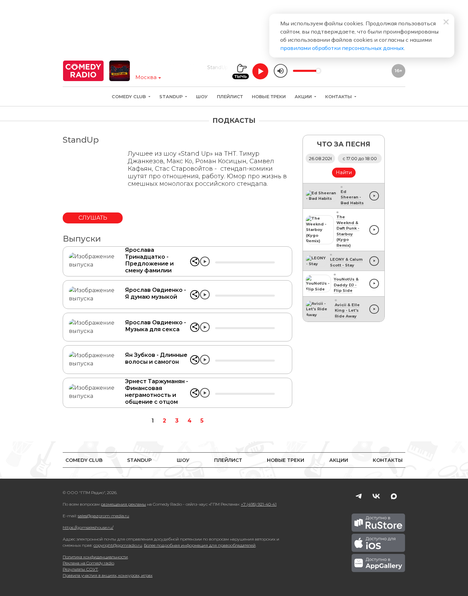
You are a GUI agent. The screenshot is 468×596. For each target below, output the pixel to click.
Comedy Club (129, 96)
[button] (194, 261)
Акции (304, 96)
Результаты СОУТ (80, 569)
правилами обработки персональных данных (342, 47)
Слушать (92, 218)
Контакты (339, 96)
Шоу (202, 96)
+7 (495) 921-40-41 (258, 504)
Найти (344, 172)
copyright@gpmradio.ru (118, 545)
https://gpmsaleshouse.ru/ (88, 527)
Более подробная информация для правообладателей (200, 545)
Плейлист (230, 96)
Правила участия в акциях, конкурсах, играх (107, 575)
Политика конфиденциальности (95, 556)
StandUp (171, 96)
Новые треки (269, 96)
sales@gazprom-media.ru (103, 515)
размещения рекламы (123, 504)
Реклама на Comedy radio (88, 563)
